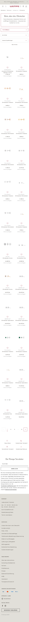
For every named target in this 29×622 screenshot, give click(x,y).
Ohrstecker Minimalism (21, 102)
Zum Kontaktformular (7, 509)
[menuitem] (2, 6)
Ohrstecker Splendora (21, 289)
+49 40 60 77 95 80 (8, 502)
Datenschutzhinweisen (11, 489)
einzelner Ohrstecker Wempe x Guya (7, 72)
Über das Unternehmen (8, 560)
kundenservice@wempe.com (8, 485)
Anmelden (14, 468)
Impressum (5, 579)
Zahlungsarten (6, 544)
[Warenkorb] (26, 6)
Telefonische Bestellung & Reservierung (13, 536)
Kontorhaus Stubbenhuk (8, 563)
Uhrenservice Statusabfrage (9, 533)
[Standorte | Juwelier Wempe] (23, 6)
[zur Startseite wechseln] (14, 6)
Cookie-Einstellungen (7, 549)
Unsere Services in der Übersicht (10, 525)
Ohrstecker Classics (21, 71)
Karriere (4, 565)
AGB (3, 576)
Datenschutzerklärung (8, 573)
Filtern (5, 29)
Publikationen (5, 568)
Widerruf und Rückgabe (8, 539)
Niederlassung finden (7, 512)
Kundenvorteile (6, 528)
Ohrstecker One (21, 164)
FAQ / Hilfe (5, 531)
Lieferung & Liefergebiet (8, 541)
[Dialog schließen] (28, 2)
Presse (3, 571)
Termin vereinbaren (7, 515)
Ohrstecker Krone (7, 258)
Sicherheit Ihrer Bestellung (9, 547)
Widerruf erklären (10, 610)
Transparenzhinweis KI (8, 581)
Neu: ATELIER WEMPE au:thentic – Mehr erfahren (14, 2)
